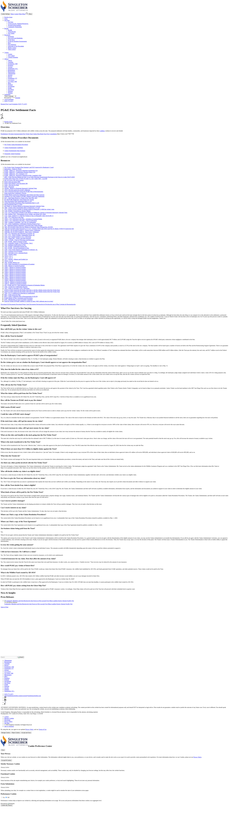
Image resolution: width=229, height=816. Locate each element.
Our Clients (11, 33)
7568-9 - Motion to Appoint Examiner (15, 280)
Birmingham (11, 70)
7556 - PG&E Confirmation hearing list (15, 246)
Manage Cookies (9, 718)
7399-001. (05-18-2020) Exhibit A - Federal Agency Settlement (22, 230)
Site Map (6, 723)
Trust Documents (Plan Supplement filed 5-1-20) (18, 201)
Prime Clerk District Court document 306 (16, 183)
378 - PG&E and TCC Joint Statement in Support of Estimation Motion (24, 285)
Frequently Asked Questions (12, 153)
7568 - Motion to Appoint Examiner (14, 266)
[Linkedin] (5, 700)
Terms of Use (42, 729)
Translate (17, 98)
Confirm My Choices (6, 805)
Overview (5, 127)
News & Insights (8, 593)
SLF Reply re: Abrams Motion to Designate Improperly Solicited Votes (24, 206)
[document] (114, 770)
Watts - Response (9, 186)
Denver (10, 76)
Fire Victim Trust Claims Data (31, 134)
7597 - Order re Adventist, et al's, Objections (16, 288)
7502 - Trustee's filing (10, 254)
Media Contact (12, 48)
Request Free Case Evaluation (9, 104)
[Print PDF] (2, 118)
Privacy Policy (8, 721)
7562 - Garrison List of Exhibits (13, 251)
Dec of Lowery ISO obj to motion (14, 180)
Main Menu (22, 14)
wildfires (102, 131)
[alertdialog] (114, 770)
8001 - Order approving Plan (12, 295)
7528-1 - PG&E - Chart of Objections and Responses (19, 240)
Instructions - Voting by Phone (12, 169)
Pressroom (7, 35)
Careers (6, 52)
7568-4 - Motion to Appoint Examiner (15, 272)
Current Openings (13, 57)
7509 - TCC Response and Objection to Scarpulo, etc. (19, 233)
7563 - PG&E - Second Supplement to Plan (16, 248)
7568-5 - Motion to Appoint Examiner (15, 274)
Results (6, 28)
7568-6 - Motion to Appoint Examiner (15, 275)
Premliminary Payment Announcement (12, 134)
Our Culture (11, 55)
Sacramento (11, 86)
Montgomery (11, 72)
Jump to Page (4, 607)
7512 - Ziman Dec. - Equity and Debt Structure (17, 238)
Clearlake (10, 62)
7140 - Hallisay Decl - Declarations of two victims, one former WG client (25, 214)
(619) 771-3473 (8, 101)
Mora (9, 83)
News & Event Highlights (15, 38)
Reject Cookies (16, 732)
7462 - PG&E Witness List (11, 262)
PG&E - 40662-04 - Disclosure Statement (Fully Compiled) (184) (22, 175)
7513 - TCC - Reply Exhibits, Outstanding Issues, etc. (19, 235)
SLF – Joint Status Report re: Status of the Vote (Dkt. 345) (20, 198)
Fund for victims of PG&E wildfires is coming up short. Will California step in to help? (28, 301)
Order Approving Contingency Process (15, 193)
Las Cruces (11, 80)
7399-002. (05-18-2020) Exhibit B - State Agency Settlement (21, 232)
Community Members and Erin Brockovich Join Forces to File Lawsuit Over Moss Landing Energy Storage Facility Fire (38, 604)
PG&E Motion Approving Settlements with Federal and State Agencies (24, 195)
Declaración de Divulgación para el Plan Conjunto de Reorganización (56, 304)
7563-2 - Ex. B (8, 261)
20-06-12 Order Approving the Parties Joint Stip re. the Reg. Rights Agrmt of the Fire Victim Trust (32, 290)
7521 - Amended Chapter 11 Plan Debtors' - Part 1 (18, 243)
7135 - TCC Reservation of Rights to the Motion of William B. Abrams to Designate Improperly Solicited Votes (35, 212)
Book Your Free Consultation (48, 134)
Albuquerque (11, 73)
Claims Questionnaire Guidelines (13, 147)
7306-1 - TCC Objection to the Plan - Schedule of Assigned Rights (23, 219)
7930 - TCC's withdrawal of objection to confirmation (19, 293)
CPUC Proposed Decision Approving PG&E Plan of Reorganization (23, 191)
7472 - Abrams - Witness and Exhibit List (16, 259)
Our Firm (7, 20)
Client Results (12, 31)
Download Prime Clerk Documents (26, 304)
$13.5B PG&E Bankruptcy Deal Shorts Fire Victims (19, 199)
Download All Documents (8, 304)
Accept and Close (26, 732)
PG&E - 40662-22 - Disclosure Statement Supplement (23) (21, 170)
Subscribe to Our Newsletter (16, 46)
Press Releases (12, 44)
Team (5, 19)
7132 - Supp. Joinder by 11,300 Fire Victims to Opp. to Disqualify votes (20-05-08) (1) (28, 216)
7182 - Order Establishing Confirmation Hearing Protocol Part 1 (22, 224)
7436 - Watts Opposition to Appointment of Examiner (19, 264)
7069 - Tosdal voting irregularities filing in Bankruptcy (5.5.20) (22, 207)
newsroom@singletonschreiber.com (31, 695)
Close (2, 750)
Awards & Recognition (14, 25)
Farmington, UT (12, 78)
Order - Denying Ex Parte (11, 185)
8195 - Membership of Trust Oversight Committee (18, 299)
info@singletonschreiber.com (12, 695)
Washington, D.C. (13, 68)
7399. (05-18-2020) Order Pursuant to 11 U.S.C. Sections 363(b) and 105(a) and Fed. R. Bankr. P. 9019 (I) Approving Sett (39, 228)
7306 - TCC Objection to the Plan (13, 217)
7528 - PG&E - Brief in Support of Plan (15, 241)
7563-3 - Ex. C (8, 256)
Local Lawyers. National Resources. (18, 23)
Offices (6, 59)
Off (8, 797)
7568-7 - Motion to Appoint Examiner (15, 277)
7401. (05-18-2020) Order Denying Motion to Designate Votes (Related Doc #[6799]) (28, 227)
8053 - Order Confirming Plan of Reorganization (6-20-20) (21, 296)
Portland (10, 85)
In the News (11, 40)
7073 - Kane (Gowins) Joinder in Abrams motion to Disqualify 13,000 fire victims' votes (29, 209)
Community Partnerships (15, 27)
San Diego (11, 89)
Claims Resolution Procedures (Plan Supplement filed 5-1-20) (21, 203)
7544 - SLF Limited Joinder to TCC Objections (17, 237)
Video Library (12, 49)
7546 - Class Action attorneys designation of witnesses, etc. (21, 249)
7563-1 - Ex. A (8, 257)
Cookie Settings (5, 14)
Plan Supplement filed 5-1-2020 (13, 204)
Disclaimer (7, 720)
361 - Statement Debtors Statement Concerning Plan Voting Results (23, 225)
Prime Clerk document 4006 (12, 182)
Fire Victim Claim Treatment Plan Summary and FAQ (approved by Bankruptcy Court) (29, 167)
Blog (9, 43)
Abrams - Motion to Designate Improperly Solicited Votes (20, 188)
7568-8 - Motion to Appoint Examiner (15, 278)
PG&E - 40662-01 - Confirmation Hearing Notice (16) (19, 172)
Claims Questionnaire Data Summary (14, 150)
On (4, 797)
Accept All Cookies (6, 760)
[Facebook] (4, 704)
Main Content (15, 14)
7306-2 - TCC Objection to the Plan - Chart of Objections (20, 220)
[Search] (27, 14)
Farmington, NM (12, 64)
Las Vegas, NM (12, 81)
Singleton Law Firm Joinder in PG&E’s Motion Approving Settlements (24, 196)
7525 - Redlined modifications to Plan (15, 245)
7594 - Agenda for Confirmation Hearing (15, 287)
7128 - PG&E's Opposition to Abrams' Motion (17, 211)
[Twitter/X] (5, 702)
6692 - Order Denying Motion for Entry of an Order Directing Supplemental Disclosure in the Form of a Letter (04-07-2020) (39, 177)
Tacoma (10, 67)
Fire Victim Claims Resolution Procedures (16, 144)
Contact (6, 716)
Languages (7, 94)
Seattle (10, 88)
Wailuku (10, 93)
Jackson (10, 75)
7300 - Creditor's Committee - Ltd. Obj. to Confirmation (20, 222)
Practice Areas (8, 17)
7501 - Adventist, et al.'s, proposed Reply (16, 253)
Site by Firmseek (9, 726)
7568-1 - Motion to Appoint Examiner (15, 267)
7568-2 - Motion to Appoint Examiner (15, 269)
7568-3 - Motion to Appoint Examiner (15, 270)
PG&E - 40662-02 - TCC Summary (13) (15, 174)
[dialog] (114, 731)
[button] (2, 115)
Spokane (10, 91)
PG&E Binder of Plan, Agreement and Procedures (18, 298)
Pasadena (10, 65)
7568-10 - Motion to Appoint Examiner (15, 282)
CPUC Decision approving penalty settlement (17, 190)
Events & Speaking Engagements (17, 41)
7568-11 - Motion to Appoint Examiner (15, 283)
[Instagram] (5, 698)
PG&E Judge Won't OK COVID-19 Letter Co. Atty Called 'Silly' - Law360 (25, 178)
